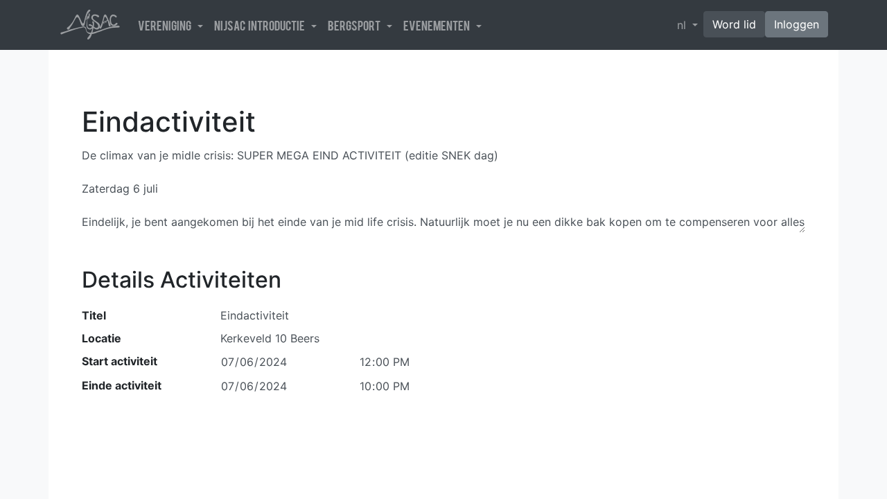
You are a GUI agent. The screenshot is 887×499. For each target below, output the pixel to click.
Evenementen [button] (438, 25)
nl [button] (683, 25)
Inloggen (796, 24)
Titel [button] (94, 315)
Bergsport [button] (356, 25)
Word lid (734, 24)
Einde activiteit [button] (121, 385)
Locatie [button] (101, 338)
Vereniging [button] (166, 25)
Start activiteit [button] (119, 361)
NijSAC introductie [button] (261, 25)
